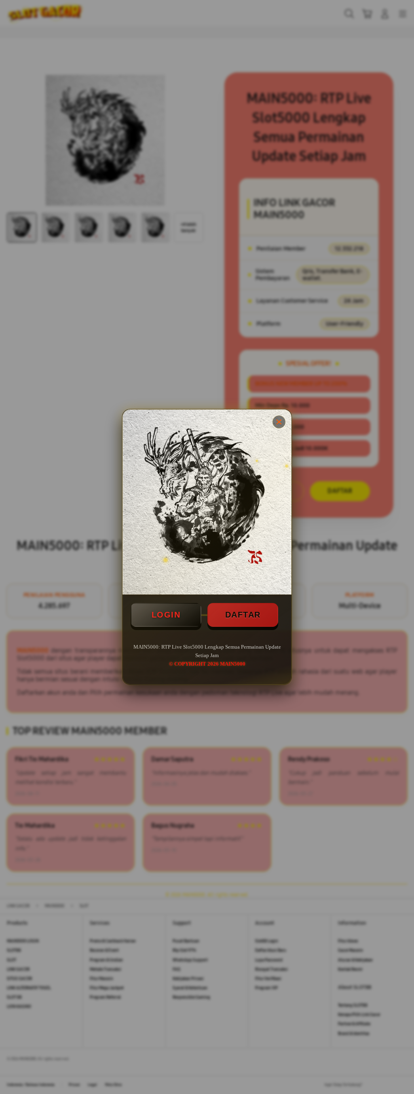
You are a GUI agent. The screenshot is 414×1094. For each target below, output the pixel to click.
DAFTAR (243, 614)
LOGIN (166, 614)
